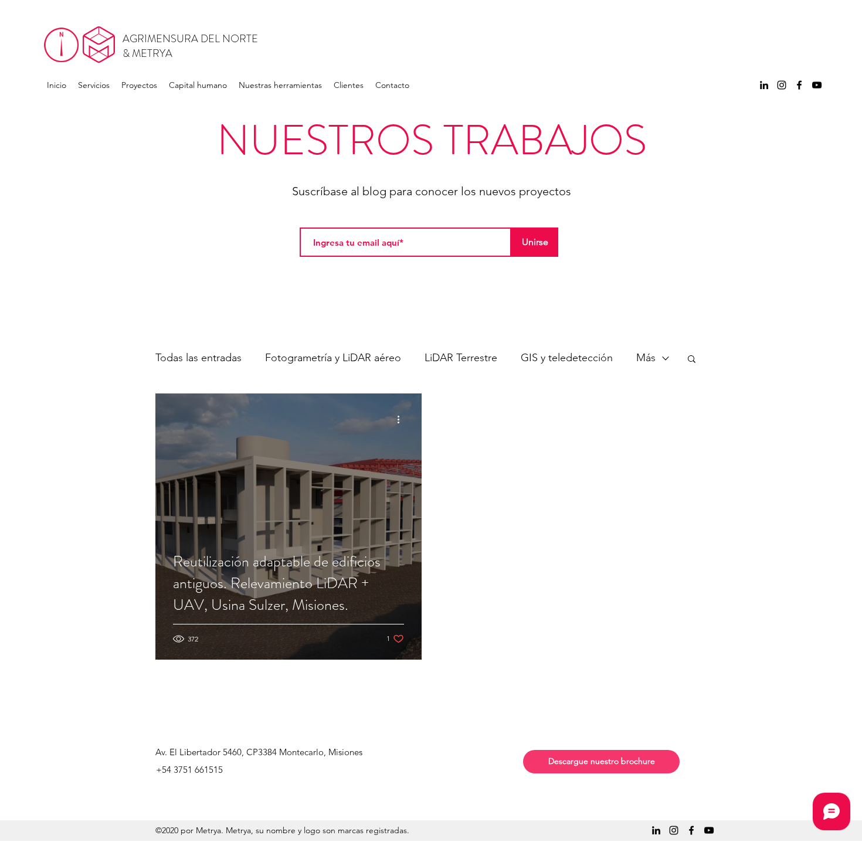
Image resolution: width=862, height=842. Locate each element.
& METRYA (147, 53)
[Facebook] (799, 85)
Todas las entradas (198, 357)
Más (646, 357)
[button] (691, 360)
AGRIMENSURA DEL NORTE (190, 38)
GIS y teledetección (567, 357)
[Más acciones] (402, 419)
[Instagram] (782, 85)
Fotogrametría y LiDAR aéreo (333, 357)
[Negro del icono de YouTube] (817, 85)
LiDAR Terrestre (461, 357)
